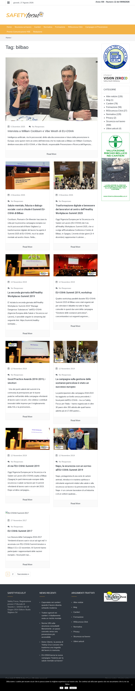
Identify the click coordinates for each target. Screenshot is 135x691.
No (66, 687)
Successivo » (23, 574)
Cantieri (37, 27)
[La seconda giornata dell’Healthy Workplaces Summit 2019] (28, 265)
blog (108, 100)
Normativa (48, 27)
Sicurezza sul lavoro (23, 27)
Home (9, 27)
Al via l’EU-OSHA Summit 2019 (23, 466)
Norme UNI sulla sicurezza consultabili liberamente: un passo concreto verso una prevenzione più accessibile (51, 630)
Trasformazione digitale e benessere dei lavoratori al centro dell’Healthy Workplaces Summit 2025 (75, 209)
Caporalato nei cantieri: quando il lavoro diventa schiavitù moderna (51, 605)
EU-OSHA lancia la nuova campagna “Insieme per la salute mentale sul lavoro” (52, 658)
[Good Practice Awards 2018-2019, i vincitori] (28, 352)
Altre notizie (111, 96)
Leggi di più (73, 687)
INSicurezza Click (75, 27)
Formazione (60, 27)
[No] (131, 684)
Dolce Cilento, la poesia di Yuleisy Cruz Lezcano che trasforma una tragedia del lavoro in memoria (52, 646)
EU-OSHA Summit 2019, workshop (74, 292)
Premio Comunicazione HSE (18, 32)
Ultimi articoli (112, 128)
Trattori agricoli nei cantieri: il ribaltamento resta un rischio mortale (51, 615)
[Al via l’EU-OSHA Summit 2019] (28, 439)
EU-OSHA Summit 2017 (20, 531)
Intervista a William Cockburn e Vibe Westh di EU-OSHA (41, 131)
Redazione (37, 32)
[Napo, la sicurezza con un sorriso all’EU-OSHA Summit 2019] (76, 439)
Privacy (109, 118)
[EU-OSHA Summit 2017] (17, 513)
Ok (61, 687)
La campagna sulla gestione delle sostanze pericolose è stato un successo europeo (73, 383)
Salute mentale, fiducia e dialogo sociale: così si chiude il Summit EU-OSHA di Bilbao (26, 209)
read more (51, 154)
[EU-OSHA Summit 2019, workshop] (76, 265)
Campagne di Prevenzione (96, 27)
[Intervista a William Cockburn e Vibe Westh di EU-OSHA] (52, 89)
